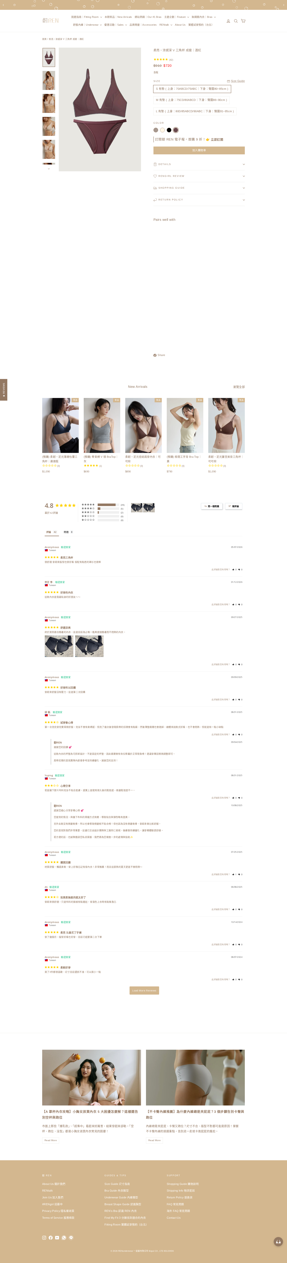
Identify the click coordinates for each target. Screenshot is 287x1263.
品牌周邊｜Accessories (143, 24)
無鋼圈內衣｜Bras (202, 16)
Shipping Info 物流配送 (181, 1190)
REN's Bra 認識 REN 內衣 (120, 1211)
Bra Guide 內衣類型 (116, 1190)
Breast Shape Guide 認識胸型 (122, 1204)
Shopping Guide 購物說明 (183, 1184)
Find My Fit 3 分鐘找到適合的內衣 (125, 1217)
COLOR (158, 123)
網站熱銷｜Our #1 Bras (148, 16)
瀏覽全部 (239, 387)
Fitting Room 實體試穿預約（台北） (126, 1224)
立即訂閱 (217, 139)
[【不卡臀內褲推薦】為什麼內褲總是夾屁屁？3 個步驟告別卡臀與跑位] (195, 1077)
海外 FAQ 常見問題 (178, 1211)
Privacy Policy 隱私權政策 (58, 1211)
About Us (180, 24)
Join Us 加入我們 (52, 1197)
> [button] (144, 990)
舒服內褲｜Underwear (86, 24)
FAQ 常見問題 (175, 1204)
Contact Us (174, 1217)
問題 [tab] (66, 532)
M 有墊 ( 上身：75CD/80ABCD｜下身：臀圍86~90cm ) (191, 100)
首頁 (44, 39)
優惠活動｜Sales (114, 24)
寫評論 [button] (235, 506)
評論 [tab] (48, 532)
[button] (234, 569)
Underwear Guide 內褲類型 (121, 1197)
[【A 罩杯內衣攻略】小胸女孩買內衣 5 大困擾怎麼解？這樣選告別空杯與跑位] (91, 1077)
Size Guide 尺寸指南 (117, 1184)
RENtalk (164, 24)
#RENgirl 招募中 (52, 1204)
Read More (51, 1140)
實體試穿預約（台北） (201, 24)
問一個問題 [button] (213, 506)
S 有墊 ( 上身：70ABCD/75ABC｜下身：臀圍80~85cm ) (192, 88)
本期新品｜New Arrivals (118, 16)
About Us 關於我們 (53, 1184)
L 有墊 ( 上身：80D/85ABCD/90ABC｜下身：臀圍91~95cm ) (195, 111)
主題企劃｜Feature (175, 16)
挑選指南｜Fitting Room (85, 16)
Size (156, 81)
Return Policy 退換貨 (179, 1197)
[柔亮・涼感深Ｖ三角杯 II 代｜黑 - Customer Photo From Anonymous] (137, 507)
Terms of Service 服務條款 (58, 1217)
